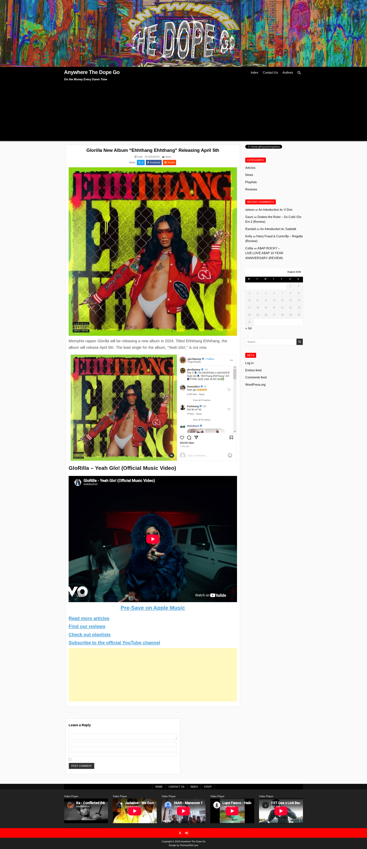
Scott (139, 157)
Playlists (251, 182)
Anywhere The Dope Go (92, 72)
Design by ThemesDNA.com (183, 845)
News (168, 156)
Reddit (171, 162)
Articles (250, 167)
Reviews (251, 189)
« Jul (248, 328)
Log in (249, 363)
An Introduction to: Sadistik (278, 229)
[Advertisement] (183, 110)
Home (159, 786)
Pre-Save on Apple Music (153, 608)
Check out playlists (89, 634)
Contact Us (270, 72)
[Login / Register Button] (186, 833)
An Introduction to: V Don (275, 209)
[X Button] (180, 833)
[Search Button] (299, 73)
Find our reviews (87, 626)
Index (254, 72)
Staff (208, 786)
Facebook (155, 162)
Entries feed (253, 370)
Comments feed (256, 377)
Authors (288, 72)
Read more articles (89, 618)
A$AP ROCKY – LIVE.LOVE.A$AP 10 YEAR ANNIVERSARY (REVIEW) (264, 253)
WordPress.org (255, 384)
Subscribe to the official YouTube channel (114, 642)
